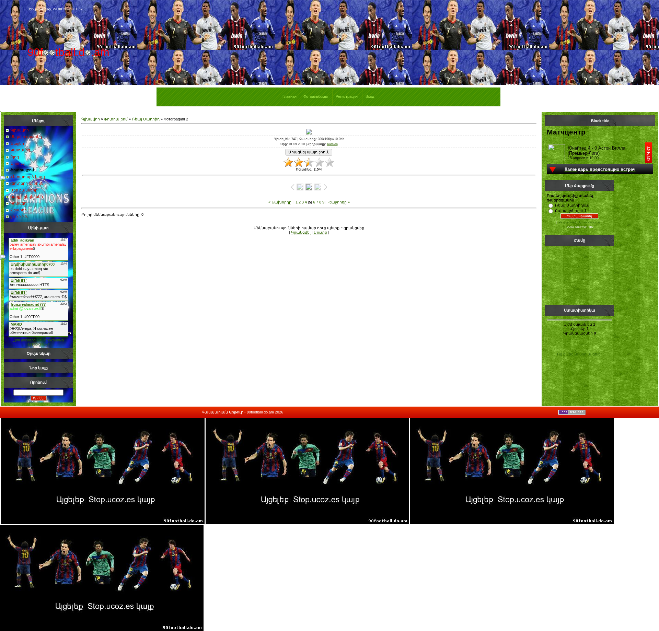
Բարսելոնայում (570, 211)
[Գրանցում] (2, 259)
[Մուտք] (2, 180)
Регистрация (347, 96)
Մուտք (320, 232)
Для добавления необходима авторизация (38, 342)
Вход (370, 96)
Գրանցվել (301, 232)
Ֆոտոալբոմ (116, 119)
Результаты (566, 222)
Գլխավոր (90, 119)
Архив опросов (589, 222)
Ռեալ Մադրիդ (146, 119)
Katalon (332, 144)
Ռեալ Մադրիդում (572, 205)
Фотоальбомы (315, 96)
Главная (289, 96)
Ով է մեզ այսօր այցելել (579, 354)
